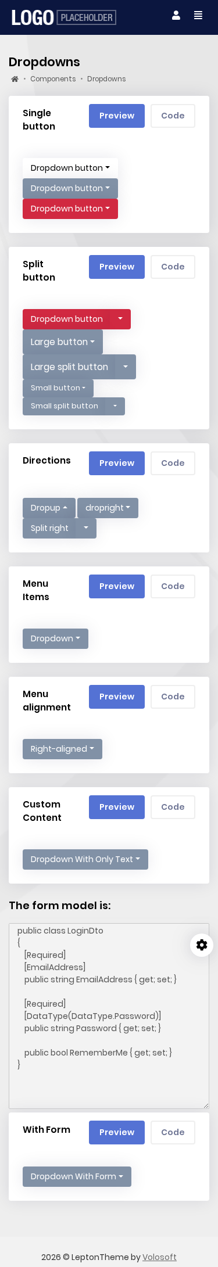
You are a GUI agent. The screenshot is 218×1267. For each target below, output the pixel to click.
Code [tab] (173, 115)
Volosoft (159, 1257)
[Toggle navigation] (176, 16)
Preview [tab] (116, 115)
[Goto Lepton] (64, 17)
